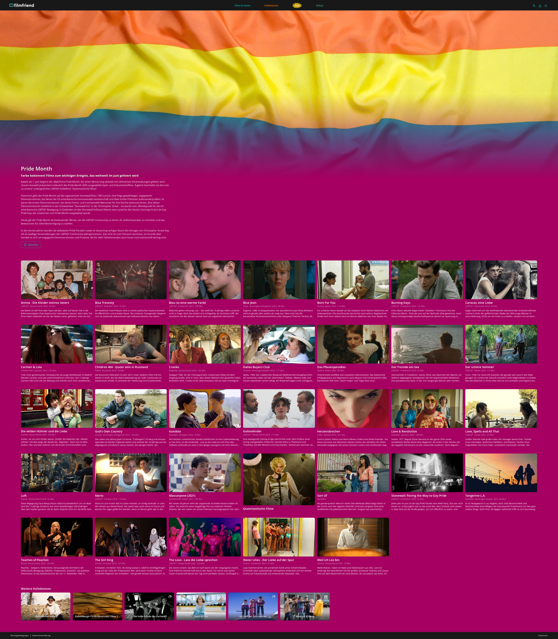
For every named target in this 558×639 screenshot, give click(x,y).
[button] (546, 6)
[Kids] (297, 5)
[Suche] (534, 6)
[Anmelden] (540, 6)
